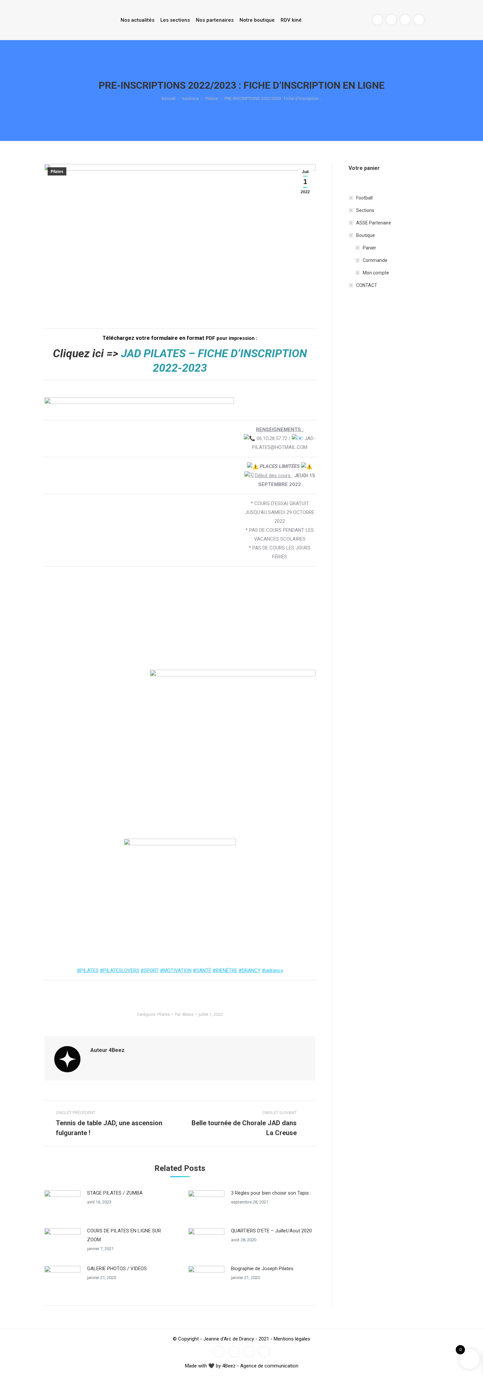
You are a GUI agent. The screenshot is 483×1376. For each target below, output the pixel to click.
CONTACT (366, 285)
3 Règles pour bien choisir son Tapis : (271, 1193)
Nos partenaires (215, 20)
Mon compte (376, 272)
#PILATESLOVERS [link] (119, 970)
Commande (375, 260)
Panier (369, 247)
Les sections (175, 20)
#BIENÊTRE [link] (225, 970)
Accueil (168, 98)
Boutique (365, 235)
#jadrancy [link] (272, 970)
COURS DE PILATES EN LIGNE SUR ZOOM (124, 1235)
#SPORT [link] (150, 970)
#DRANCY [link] (250, 970)
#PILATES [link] (88, 970)
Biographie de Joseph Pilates (262, 1268)
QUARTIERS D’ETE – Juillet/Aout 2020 (271, 1231)
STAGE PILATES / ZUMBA (115, 1193)
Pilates (211, 98)
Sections (190, 98)
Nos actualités (137, 20)
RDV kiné (291, 20)
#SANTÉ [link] (202, 970)
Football (364, 197)
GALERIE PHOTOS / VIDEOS (117, 1268)
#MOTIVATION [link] (176, 970)
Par (184, 1014)
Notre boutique (257, 20)
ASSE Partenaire (373, 222)
